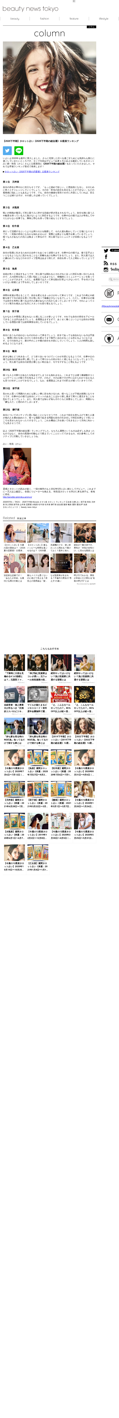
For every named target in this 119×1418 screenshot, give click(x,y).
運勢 (74, 504)
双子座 (84, 502)
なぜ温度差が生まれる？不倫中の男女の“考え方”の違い (61, 578)
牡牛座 (41, 504)
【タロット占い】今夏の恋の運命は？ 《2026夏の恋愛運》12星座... (14, 548)
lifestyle (103, 18)
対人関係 (9, 504)
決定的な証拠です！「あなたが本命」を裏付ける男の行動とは (14, 578)
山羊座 (23, 504)
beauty (15, 18)
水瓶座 (35, 504)
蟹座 (65, 504)
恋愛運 (29, 504)
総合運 (60, 504)
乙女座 (69, 502)
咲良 (89, 502)
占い (78, 502)
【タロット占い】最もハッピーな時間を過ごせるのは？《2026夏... (37, 548)
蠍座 (70, 504)
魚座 (85, 504)
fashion (44, 18)
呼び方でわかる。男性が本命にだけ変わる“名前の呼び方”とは (84, 578)
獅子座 (54, 504)
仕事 (74, 502)
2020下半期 (27, 502)
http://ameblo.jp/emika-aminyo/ (17, 497)
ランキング (61, 502)
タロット (52, 502)
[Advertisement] (49, 614)
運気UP (79, 504)
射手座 (16, 504)
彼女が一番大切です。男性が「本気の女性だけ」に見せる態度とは (84, 548)
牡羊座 (48, 504)
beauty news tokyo (29, 507)
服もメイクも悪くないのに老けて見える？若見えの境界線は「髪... (37, 578)
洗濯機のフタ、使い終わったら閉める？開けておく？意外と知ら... (61, 548)
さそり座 (44, 502)
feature (74, 18)
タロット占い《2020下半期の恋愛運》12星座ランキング (32, 171)
